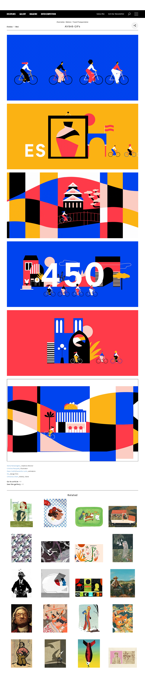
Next (17, 27)
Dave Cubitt (11, 471)
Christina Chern (12, 477)
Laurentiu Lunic (21, 471)
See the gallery (14, 484)
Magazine (33, 14)
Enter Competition (48, 14)
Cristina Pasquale (13, 468)
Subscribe (101, 14)
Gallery (22, 14)
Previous (10, 27)
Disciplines (11, 14)
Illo (8, 474)
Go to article (12, 482)
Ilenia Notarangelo (13, 466)
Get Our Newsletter (116, 14)
